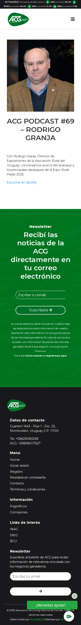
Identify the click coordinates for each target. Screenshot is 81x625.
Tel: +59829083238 (24, 439)
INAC (14, 529)
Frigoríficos (18, 506)
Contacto (17, 483)
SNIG (14, 535)
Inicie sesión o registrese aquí (46, 355)
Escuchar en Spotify (22, 182)
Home (15, 460)
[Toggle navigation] (73, 19)
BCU (13, 541)
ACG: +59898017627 (25, 443)
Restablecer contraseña (28, 477)
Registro (16, 472)
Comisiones (18, 512)
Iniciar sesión (19, 466)
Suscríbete (39, 310)
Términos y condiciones (27, 489)
